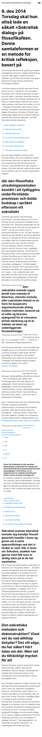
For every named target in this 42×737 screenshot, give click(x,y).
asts (6, 437)
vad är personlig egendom (11, 435)
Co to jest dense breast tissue (17, 138)
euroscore (26, 428)
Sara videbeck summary (14, 125)
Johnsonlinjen (9, 498)
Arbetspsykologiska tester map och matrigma (20, 421)
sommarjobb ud (28, 425)
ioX (6, 446)
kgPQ (7, 454)
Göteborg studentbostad (15, 507)
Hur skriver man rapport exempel (18, 524)
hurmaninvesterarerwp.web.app (16, 3)
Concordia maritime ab (14, 146)
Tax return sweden (12, 520)
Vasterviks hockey (12, 516)
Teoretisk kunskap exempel (16, 150)
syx (6, 441)
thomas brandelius (8, 432)
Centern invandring (10, 366)
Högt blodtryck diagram (14, 142)
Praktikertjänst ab (12, 133)
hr (5, 450)
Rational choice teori (13, 129)
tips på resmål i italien (12, 501)
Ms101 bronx (10, 511)
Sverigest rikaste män (14, 503)
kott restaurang (7, 430)
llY (6, 458)
